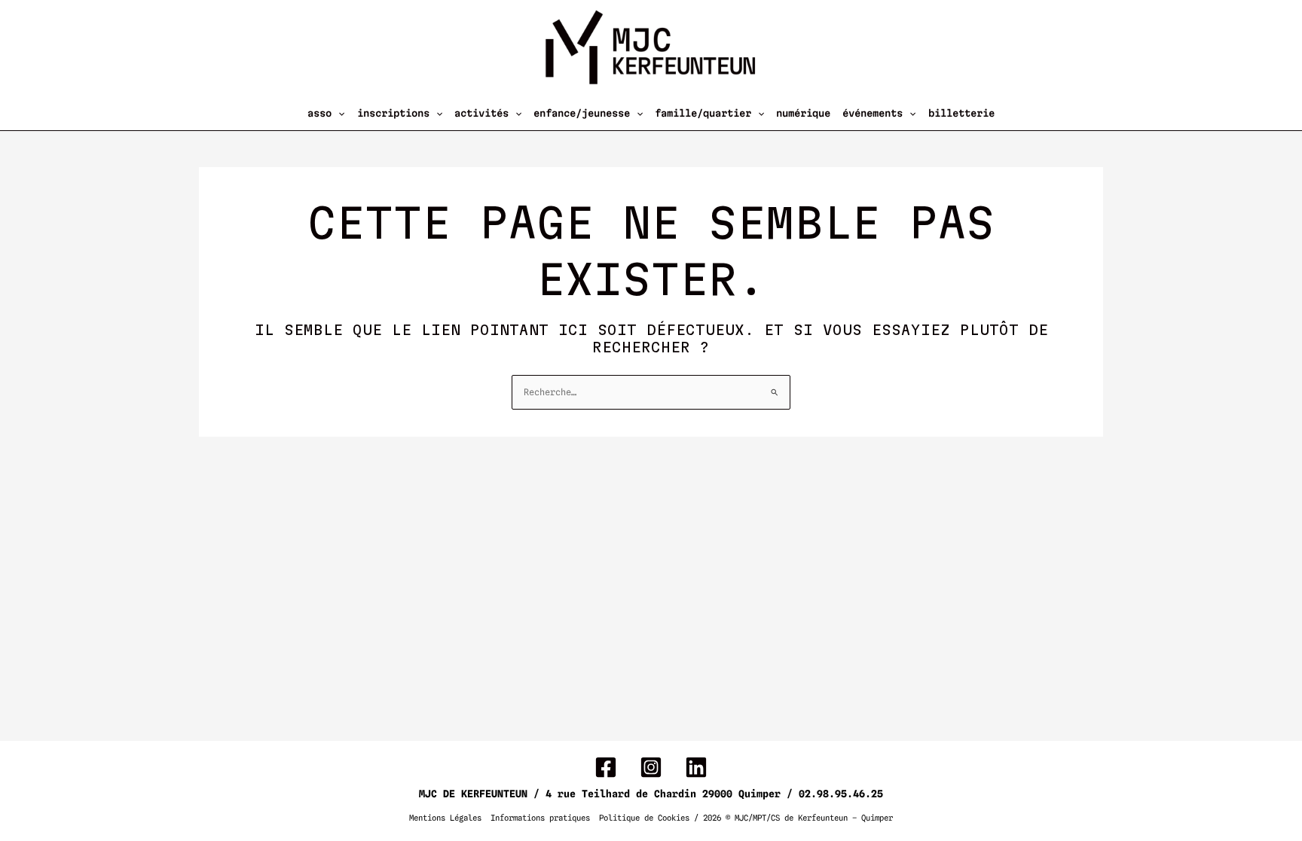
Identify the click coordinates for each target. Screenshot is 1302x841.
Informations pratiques (540, 818)
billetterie (961, 113)
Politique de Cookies (644, 818)
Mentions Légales (445, 818)
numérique (803, 113)
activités (481, 113)
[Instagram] (651, 767)
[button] (338, 113)
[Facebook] (605, 767)
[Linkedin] (696, 767)
